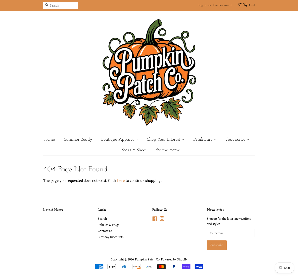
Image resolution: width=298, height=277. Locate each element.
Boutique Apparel (118, 139)
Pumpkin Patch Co (147, 259)
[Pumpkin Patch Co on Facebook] (154, 219)
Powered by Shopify (174, 259)
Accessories (236, 139)
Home (49, 139)
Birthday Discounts (110, 237)
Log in (202, 5)
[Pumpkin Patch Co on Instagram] (161, 219)
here (121, 180)
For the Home (167, 150)
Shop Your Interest (164, 139)
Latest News (53, 210)
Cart (252, 5)
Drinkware (203, 139)
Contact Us (105, 231)
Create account (222, 5)
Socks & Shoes (134, 150)
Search (102, 218)
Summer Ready (78, 139)
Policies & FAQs (108, 225)
